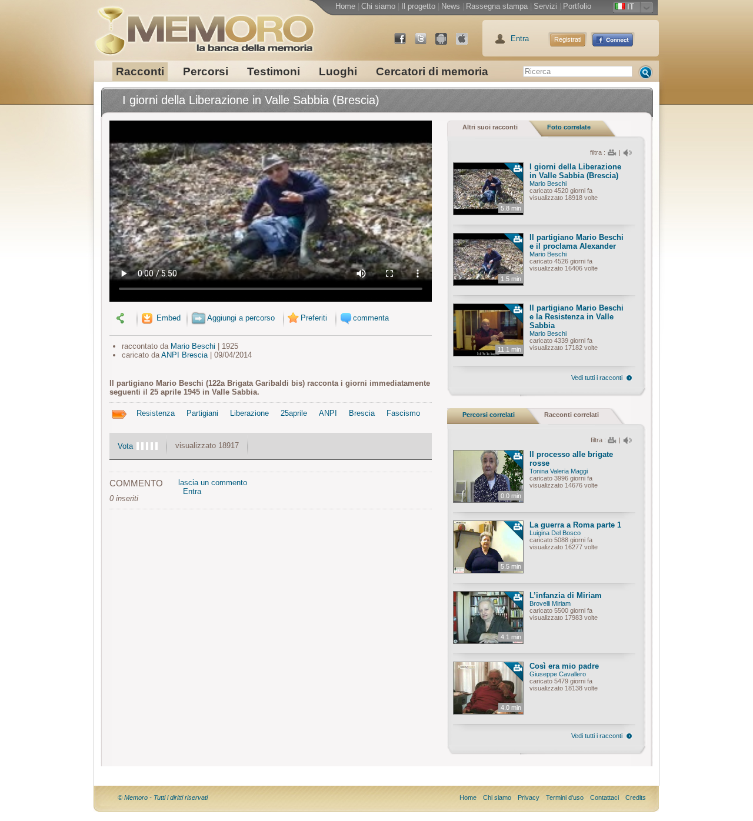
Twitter (425, 43)
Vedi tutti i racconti (596, 377)
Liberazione (249, 413)
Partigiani (202, 413)
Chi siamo (378, 6)
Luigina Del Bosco (555, 532)
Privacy (528, 797)
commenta (371, 317)
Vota (125, 446)
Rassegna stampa (497, 6)
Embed (167, 317)
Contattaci (604, 797)
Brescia (362, 413)
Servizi (545, 6)
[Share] (121, 317)
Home (345, 6)
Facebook (404, 43)
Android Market (446, 43)
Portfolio (577, 6)
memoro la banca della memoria (204, 26)
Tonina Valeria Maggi (558, 471)
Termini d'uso (565, 797)
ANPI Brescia (184, 355)
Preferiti (314, 317)
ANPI (328, 413)
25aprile (294, 413)
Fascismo (403, 413)
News (450, 6)
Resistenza (155, 413)
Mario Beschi (193, 346)
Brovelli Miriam (550, 603)
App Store (466, 43)
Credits (635, 797)
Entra (520, 38)
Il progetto (418, 6)
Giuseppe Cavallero (557, 674)
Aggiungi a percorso (241, 317)
